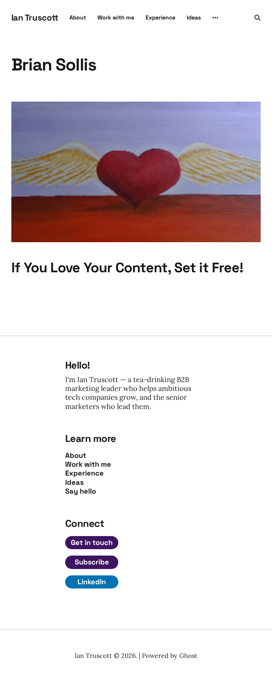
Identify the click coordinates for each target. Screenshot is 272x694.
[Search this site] (257, 17)
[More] (215, 17)
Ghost (188, 656)
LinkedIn (92, 581)
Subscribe (92, 562)
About (77, 17)
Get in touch (92, 542)
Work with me (115, 17)
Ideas (194, 17)
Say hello (80, 491)
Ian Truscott (34, 17)
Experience (160, 17)
